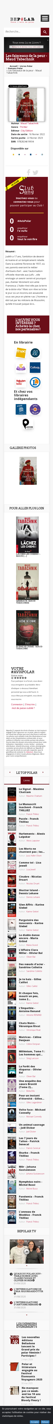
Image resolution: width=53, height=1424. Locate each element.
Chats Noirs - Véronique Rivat (29, 1024)
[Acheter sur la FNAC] (13, 154)
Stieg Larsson (32, 1058)
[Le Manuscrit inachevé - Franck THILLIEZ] (12, 808)
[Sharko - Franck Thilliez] (12, 1157)
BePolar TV (26, 1231)
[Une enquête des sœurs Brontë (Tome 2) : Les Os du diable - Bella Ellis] (12, 1085)
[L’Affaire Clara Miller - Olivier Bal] (12, 954)
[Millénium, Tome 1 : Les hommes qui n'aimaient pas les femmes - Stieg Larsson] (12, 1056)
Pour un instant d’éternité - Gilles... (31, 1097)
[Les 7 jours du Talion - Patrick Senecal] (12, 1142)
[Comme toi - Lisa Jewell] (12, 867)
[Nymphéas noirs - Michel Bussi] (12, 1186)
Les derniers (26, 1325)
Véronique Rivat (33, 1030)
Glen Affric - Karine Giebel (31, 906)
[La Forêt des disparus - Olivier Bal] (12, 1070)
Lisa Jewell (30, 869)
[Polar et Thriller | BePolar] (22, 20)
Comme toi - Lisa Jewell (30, 864)
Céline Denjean (33, 1044)
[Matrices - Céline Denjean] (12, 1041)
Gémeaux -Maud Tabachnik (25, 602)
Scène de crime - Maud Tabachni (29, 647)
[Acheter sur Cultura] (31, 154)
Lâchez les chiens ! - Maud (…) (28, 555)
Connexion (17, 704)
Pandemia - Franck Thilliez (31, 1198)
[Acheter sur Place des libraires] (28, 423)
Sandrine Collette (34, 971)
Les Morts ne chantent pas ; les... (32, 850)
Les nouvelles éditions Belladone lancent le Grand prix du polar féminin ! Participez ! (31, 1346)
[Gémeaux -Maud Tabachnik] (27, 581)
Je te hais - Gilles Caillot (30, 980)
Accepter (34, 1422)
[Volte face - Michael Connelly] (12, 1114)
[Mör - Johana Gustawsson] (12, 1171)
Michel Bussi (32, 1188)
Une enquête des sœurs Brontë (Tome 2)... (30, 1084)
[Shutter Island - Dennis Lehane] (12, 894)
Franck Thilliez (32, 814)
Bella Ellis (30, 1091)
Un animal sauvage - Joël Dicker (32, 1126)
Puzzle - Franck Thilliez (29, 820)
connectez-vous (23, 201)
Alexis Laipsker (33, 840)
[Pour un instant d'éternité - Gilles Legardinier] (12, 1100)
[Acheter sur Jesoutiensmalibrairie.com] (21, 409)
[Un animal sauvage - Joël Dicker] (12, 1128)
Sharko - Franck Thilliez (29, 1154)
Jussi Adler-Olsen (34, 855)
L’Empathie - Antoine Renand (29, 1009)
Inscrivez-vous (25, 198)
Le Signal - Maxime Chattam (31, 790)
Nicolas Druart (32, 883)
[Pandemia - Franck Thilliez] (12, 1201)
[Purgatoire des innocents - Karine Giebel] (12, 925)
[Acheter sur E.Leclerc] (42, 154)
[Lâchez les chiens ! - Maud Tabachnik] (27, 534)
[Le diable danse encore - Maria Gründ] (12, 939)
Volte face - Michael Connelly (32, 1111)
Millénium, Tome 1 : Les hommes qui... (32, 1053)
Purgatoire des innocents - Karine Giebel (31, 923)
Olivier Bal (30, 956)
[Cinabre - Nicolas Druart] (12, 880)
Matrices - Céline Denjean (30, 1038)
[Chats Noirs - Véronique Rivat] (12, 1027)
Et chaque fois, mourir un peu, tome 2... (29, 996)
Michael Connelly (34, 1116)
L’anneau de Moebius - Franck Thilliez (30, 1215)
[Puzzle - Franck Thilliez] (12, 823)
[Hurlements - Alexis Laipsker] (12, 838)
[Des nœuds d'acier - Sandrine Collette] (12, 969)
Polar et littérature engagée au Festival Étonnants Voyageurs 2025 (31, 1371)
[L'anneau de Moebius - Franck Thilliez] (12, 1216)
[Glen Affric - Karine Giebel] (12, 909)
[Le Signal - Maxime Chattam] (12, 794)
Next (27, 1315)
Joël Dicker (31, 1131)
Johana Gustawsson (35, 1173)
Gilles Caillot (31, 986)
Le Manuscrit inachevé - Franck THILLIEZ (30, 807)
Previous (27, 1265)
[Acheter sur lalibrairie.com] (35, 409)
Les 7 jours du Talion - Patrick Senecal (29, 1141)
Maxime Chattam (34, 796)
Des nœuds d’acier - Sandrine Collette (32, 965)
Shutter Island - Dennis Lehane (29, 891)
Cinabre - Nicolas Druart (30, 878)
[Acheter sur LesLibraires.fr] (19, 154)
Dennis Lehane (33, 897)
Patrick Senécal (33, 1148)
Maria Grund (32, 945)
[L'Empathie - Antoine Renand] (12, 1013)
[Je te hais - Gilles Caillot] (12, 983)
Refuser (45, 1422)
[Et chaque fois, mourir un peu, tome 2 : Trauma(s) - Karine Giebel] (12, 998)
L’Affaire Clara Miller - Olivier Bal (31, 951)
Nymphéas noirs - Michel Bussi (30, 1183)
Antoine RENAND (34, 1015)
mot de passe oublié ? (23, 708)
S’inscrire (30, 704)
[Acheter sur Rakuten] (36, 154)
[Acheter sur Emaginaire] (25, 154)
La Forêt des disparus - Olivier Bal (30, 1069)
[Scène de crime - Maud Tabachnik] (27, 627)
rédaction (29, 752)
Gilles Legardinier (34, 1102)
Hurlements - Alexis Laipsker (32, 835)
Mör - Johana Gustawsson (27, 1168)
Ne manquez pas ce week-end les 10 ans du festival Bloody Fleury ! (31, 1394)
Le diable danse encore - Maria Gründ (29, 938)
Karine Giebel (32, 911)
